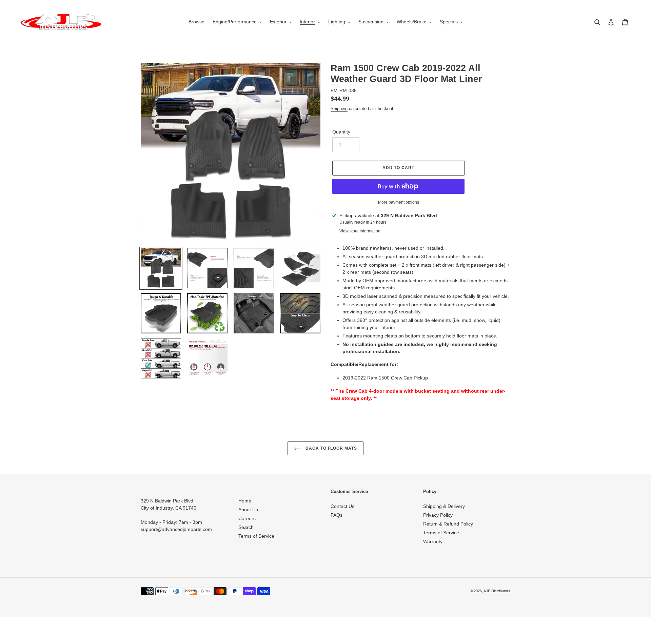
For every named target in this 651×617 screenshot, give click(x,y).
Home (244, 500)
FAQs (336, 515)
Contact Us (342, 506)
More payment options (398, 202)
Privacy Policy (438, 515)
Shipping (339, 108)
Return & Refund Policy (448, 524)
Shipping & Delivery (444, 506)
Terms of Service (256, 536)
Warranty (432, 541)
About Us (248, 509)
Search (246, 527)
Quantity (341, 132)
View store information (359, 231)
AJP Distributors (497, 591)
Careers (247, 518)
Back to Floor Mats (330, 448)
